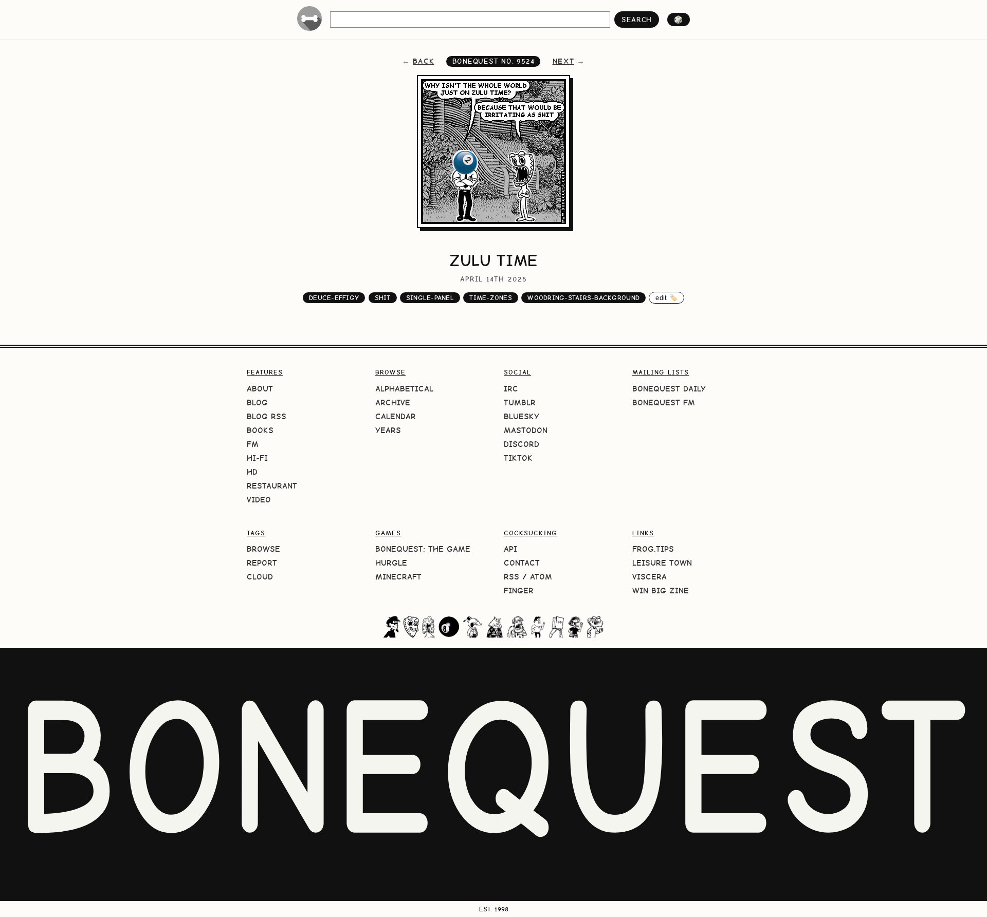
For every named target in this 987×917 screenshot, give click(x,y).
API (510, 549)
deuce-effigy (334, 298)
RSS (511, 577)
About (260, 389)
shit (383, 298)
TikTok (518, 458)
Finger (519, 590)
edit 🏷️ (666, 298)
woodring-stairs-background (583, 298)
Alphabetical (404, 389)
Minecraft (398, 577)
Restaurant (272, 486)
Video (259, 499)
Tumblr (520, 402)
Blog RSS (266, 416)
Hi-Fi (257, 458)
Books (260, 430)
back (423, 61)
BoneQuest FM (663, 402)
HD (252, 472)
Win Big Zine (660, 590)
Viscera (649, 577)
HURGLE (391, 563)
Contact (522, 563)
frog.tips (653, 549)
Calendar (395, 416)
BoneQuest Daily (669, 389)
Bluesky (521, 416)
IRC (511, 389)
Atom (541, 577)
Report (262, 563)
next (563, 61)
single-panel (430, 298)
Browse (263, 549)
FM (253, 444)
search (637, 19)
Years (388, 430)
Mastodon (525, 430)
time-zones (490, 298)
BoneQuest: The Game (422, 549)
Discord (521, 444)
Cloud (260, 577)
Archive (392, 402)
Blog (257, 402)
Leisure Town (662, 563)
